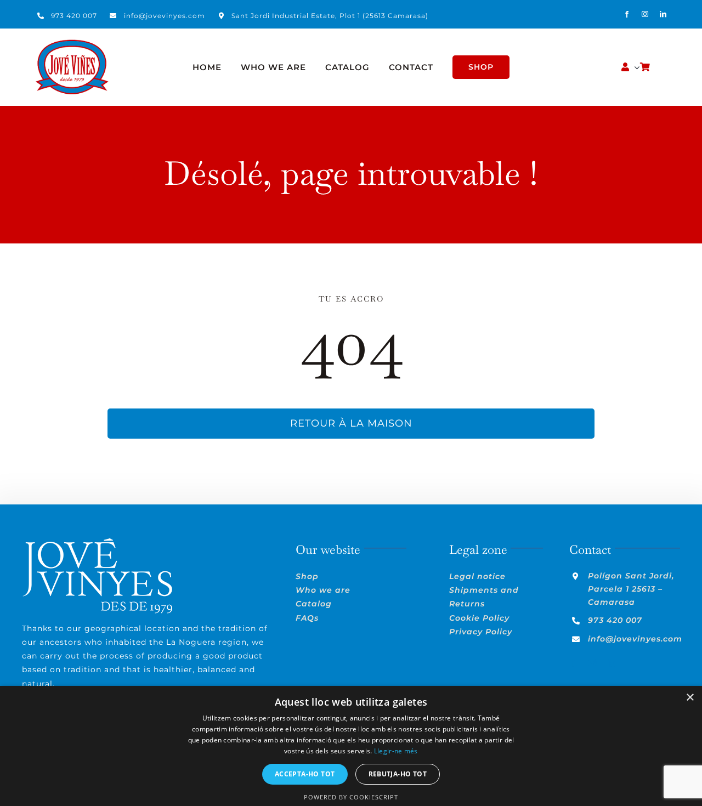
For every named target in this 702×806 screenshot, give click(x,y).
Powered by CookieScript (351, 797)
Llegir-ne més (396, 751)
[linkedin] (663, 14)
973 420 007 (74, 16)
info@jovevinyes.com (164, 16)
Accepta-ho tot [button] (305, 774)
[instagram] (645, 14)
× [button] (690, 698)
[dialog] (351, 746)
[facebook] (627, 14)
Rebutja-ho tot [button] (398, 774)
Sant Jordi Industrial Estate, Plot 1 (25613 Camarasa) (329, 16)
